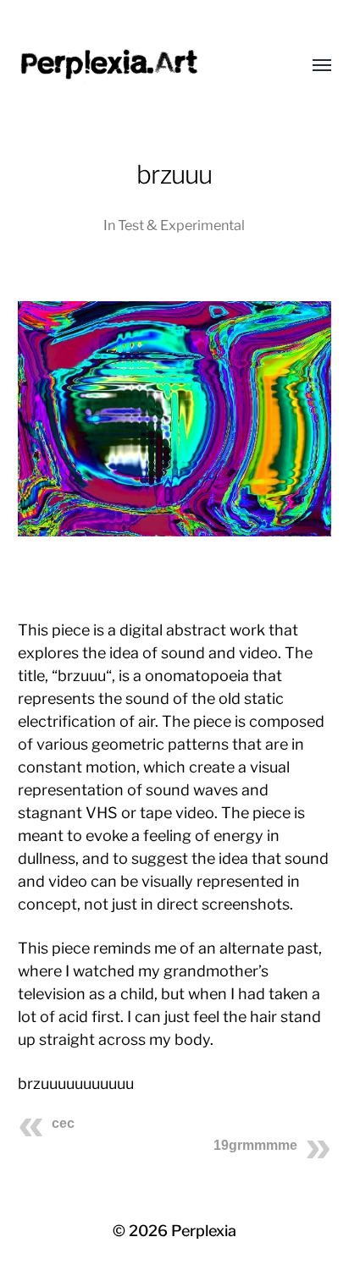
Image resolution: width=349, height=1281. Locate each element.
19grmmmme (255, 1145)
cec (63, 1123)
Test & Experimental (181, 225)
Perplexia (203, 1231)
